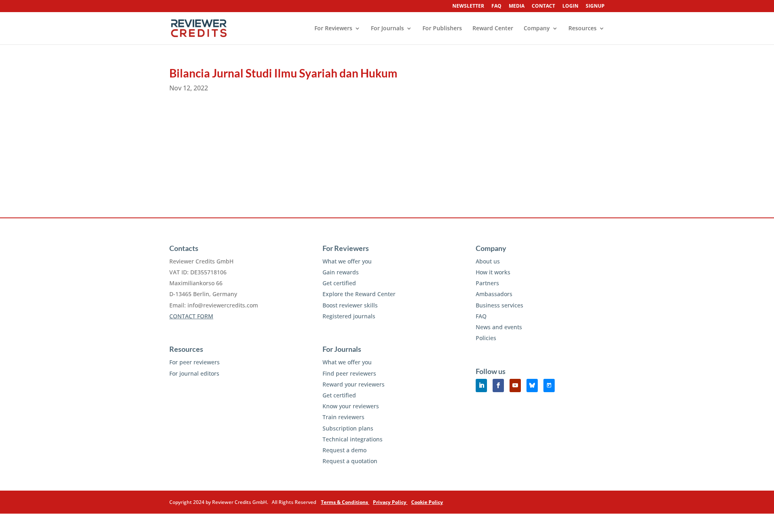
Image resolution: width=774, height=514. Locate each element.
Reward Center (492, 28)
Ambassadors (494, 294)
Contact (543, 6)
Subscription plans (347, 428)
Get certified (339, 283)
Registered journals (348, 316)
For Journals (387, 28)
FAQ (496, 6)
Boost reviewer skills (350, 305)
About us (488, 261)
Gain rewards (340, 272)
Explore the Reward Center (358, 294)
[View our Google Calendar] (549, 385)
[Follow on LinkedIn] (481, 385)
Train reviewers (343, 417)
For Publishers (442, 28)
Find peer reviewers (349, 373)
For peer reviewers (194, 362)
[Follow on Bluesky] (532, 385)
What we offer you (347, 261)
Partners (487, 283)
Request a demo (344, 450)
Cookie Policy (427, 502)
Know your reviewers (350, 406)
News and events (499, 327)
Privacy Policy (390, 502)
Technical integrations (352, 439)
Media (516, 6)
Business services (499, 305)
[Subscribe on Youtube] (515, 385)
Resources (582, 28)
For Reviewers (333, 28)
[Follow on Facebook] (498, 385)
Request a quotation (349, 461)
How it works (493, 272)
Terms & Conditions (345, 502)
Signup (595, 6)
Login (570, 6)
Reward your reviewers (353, 384)
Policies (486, 338)
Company (537, 28)
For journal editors (194, 373)
